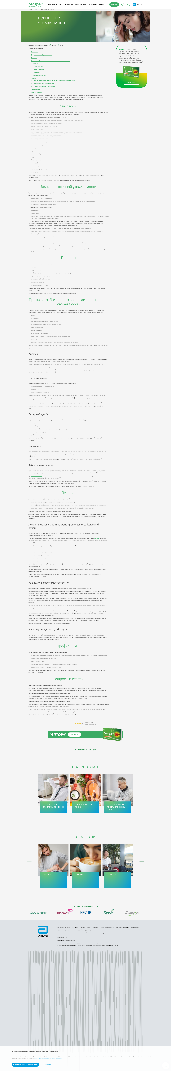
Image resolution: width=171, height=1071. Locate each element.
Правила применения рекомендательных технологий (112, 933)
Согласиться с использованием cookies (25, 1064)
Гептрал (96, 538)
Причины (34, 58)
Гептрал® (122, 49)
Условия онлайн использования (87, 933)
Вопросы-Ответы (80, 4)
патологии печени (36, 476)
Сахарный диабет (38, 69)
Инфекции (36, 72)
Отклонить (49, 1064)
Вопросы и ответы (36, 92)
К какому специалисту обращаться (44, 86)
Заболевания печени (39, 75)
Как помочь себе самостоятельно (43, 83)
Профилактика (35, 89)
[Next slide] (141, 789)
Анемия (35, 63)
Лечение (33, 78)
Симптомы (34, 52)
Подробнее (131, 82)
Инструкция (69, 4)
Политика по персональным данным (67, 933)
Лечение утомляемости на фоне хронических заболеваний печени (54, 80)
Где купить (74, 734)
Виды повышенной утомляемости (41, 55)
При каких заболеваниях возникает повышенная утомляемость (50, 61)
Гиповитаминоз (38, 66)
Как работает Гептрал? (54, 4)
